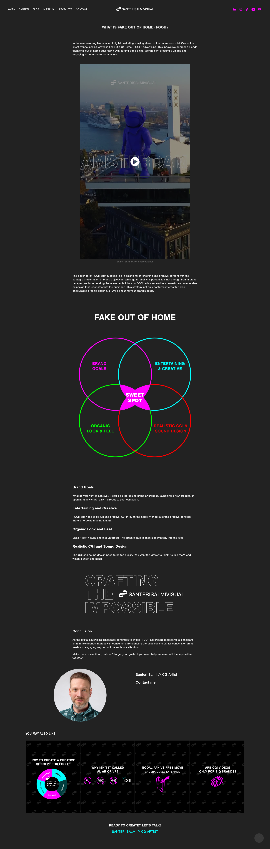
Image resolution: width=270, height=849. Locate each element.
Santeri (24, 9)
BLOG (36, 9)
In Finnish (49, 9)
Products (65, 9)
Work (11, 9)
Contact (81, 9)
